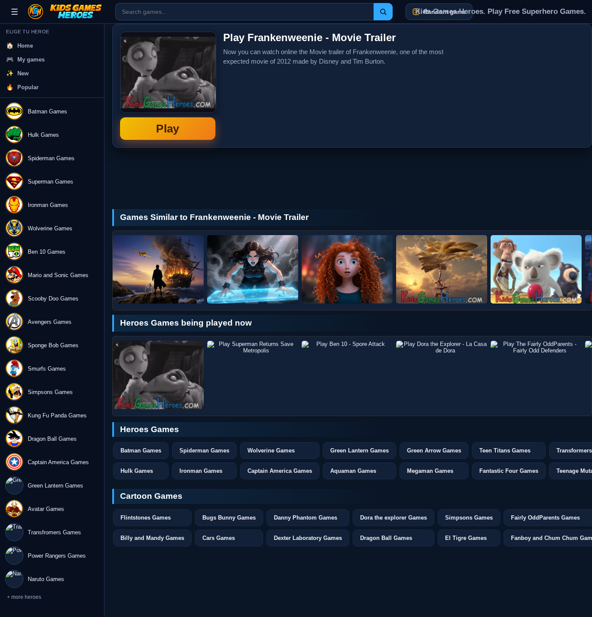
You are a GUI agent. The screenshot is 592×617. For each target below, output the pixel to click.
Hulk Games (136, 471)
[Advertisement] (519, 86)
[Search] (383, 11)
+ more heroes (24, 597)
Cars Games (218, 538)
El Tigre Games (466, 538)
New (23, 73)
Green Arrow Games (434, 450)
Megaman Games (430, 471)
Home (25, 45)
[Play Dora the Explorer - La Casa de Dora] (441, 375)
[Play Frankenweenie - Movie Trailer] (158, 375)
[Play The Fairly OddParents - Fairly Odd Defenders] (536, 375)
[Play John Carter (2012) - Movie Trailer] (252, 269)
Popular (28, 87)
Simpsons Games (469, 517)
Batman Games (140, 450)
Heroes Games (149, 429)
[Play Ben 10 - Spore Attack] (347, 375)
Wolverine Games (271, 450)
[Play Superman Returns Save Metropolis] (252, 375)
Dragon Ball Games (386, 538)
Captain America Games (279, 471)
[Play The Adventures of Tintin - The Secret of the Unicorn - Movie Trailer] (158, 269)
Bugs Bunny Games (229, 517)
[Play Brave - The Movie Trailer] (347, 269)
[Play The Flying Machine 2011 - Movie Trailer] (441, 269)
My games (31, 59)
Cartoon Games (151, 496)
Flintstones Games (145, 517)
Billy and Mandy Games (152, 538)
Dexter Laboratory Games (308, 538)
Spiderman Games (204, 450)
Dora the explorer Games (393, 517)
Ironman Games (200, 471)
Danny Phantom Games (305, 517)
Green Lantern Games (359, 450)
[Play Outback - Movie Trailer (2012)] (536, 269)
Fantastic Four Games (508, 471)
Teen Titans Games (504, 450)
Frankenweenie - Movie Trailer (167, 86)
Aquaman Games (353, 471)
